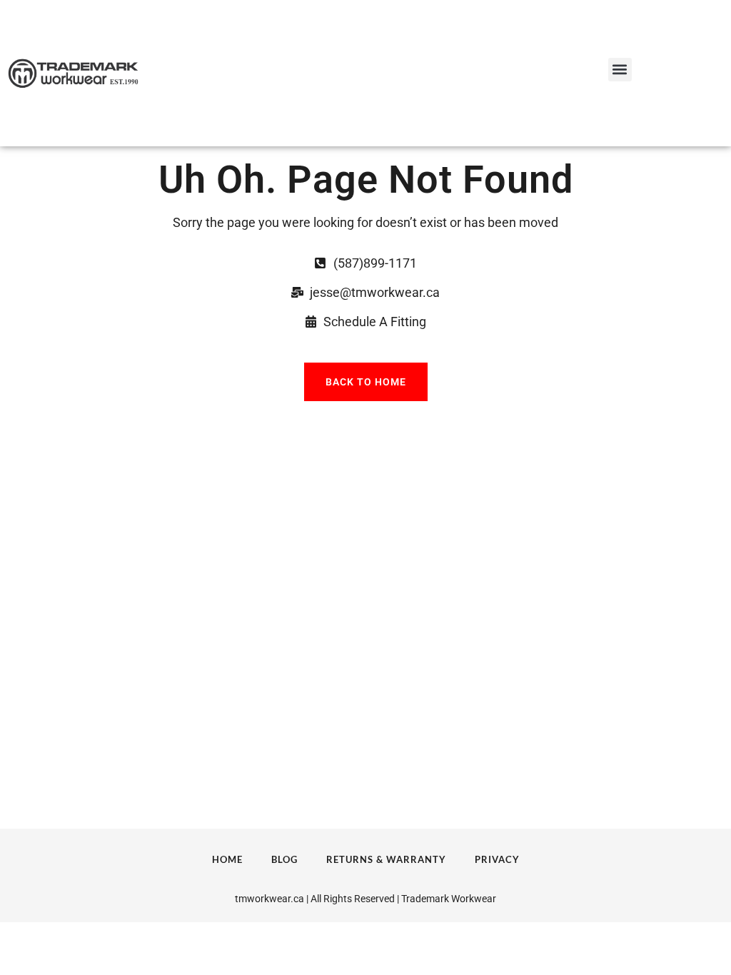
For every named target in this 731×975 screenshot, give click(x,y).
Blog (284, 859)
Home (227, 859)
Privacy (497, 859)
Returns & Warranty (386, 859)
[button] (620, 69)
